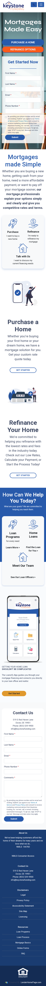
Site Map (23, 911)
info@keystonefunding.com (23, 880)
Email (8, 95)
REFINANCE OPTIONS (23, 49)
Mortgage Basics (23, 942)
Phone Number (12, 106)
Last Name (10, 84)
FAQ (23, 953)
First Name (10, 73)
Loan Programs (23, 932)
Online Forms (23, 948)
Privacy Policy (23, 121)
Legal (23, 895)
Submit (15, 137)
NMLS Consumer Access (23, 856)
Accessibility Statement (23, 906)
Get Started (23, 370)
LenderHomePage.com (31, 982)
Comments (9, 777)
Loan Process (23, 937)
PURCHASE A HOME (23, 42)
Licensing (23, 917)
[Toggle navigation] (41, 4)
